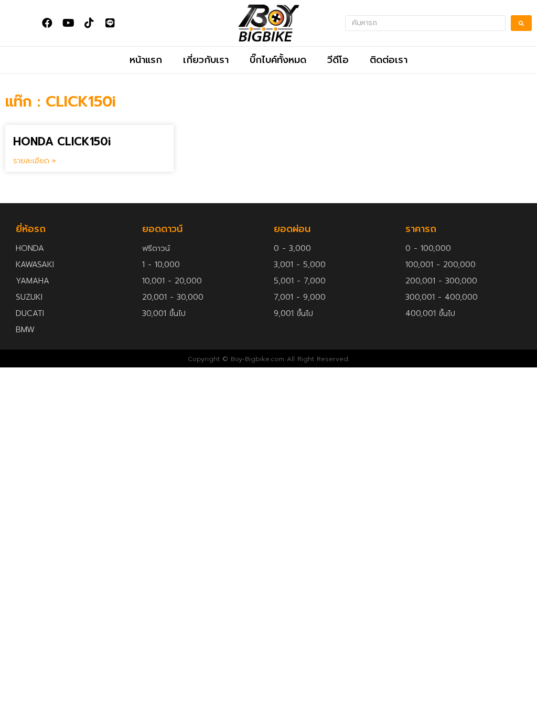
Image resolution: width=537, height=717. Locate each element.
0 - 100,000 (428, 248)
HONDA (30, 248)
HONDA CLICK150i (62, 141)
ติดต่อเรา (388, 59)
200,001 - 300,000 (441, 281)
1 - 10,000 (161, 264)
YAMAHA (32, 281)
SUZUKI (29, 297)
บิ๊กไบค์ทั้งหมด (278, 59)
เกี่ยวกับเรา (206, 59)
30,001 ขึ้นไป (164, 313)
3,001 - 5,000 (300, 264)
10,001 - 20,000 (172, 281)
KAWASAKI (35, 264)
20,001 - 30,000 (172, 297)
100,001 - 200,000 (440, 264)
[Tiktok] (89, 23)
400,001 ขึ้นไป (430, 313)
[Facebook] (47, 23)
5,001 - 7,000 (300, 281)
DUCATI (30, 313)
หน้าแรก (146, 59)
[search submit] (521, 23)
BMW (25, 329)
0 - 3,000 (292, 248)
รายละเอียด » (34, 160)
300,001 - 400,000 (441, 297)
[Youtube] (68, 23)
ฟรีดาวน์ (156, 248)
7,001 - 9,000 (300, 297)
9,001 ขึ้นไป (293, 313)
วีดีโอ (338, 59)
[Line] (110, 23)
